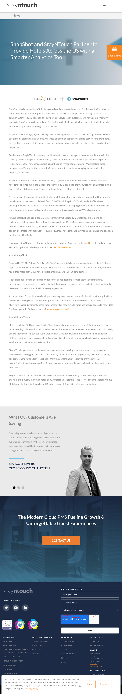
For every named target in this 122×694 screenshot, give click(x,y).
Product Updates (68, 654)
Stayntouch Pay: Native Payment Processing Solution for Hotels (16, 651)
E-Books (64, 658)
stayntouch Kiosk (10, 665)
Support (64, 649)
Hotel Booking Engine (12, 657)
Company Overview (40, 641)
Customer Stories (68, 641)
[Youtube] (15, 607)
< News (15, 15)
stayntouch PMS (9, 645)
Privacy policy (32, 688)
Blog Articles (66, 645)
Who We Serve (37, 645)
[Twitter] (6, 607)
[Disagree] (116, 684)
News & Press (37, 649)
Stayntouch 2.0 (9, 641)
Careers (35, 654)
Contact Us (94, 641)
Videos (63, 662)
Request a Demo (96, 645)
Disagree (104, 684)
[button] (14, 487)
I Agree (89, 684)
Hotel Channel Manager (13, 661)
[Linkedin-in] (25, 607)
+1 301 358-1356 (96, 666)
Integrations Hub (10, 673)
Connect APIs (8, 669)
